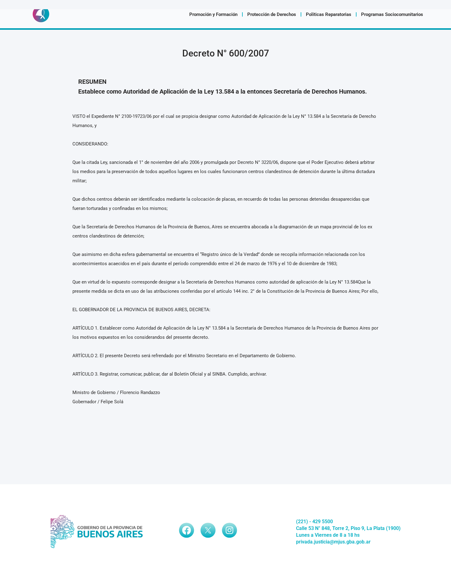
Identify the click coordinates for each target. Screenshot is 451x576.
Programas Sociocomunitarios (392, 14)
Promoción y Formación (213, 14)
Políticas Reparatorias (328, 14)
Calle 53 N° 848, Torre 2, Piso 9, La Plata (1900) (348, 528)
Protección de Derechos (271, 14)
